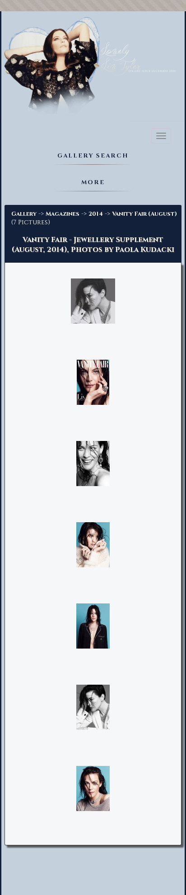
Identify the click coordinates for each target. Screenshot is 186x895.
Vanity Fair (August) (144, 214)
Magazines (62, 214)
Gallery (24, 214)
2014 (95, 214)
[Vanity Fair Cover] (93, 383)
